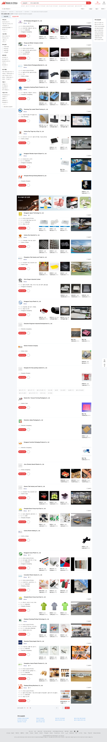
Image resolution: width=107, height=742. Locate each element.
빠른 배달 (6, 50)
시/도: (19, 32)
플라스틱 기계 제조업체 (30, 6)
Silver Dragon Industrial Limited (32, 279)
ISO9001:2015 (6, 61)
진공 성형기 (63, 390)
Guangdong (6, 94)
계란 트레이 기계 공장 (21, 721)
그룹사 (4, 39)
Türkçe (85, 733)
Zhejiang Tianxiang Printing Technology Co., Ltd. (36, 619)
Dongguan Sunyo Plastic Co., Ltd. (32, 301)
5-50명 (4, 84)
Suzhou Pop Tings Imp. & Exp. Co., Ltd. (34, 131)
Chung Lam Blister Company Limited (33, 43)
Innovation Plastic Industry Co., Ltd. (33, 575)
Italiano (51, 733)
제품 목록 (6, 16)
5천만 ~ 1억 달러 (6, 79)
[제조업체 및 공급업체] (9, 2)
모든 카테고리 (6, 8)
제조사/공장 (6, 36)
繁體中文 (22, 733)
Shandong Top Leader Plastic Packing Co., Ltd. (36, 109)
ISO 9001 (5, 57)
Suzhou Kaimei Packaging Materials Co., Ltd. (35, 65)
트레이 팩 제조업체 (99, 32)
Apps (96, 8)
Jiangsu (4, 96)
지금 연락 (23, 36)
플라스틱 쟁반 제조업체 (100, 30)
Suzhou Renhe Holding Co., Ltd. (32, 530)
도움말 (90, 8)
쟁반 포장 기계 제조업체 (60, 718)
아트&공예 (5, 25)
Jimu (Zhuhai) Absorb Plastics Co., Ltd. (34, 464)
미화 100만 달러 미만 (8, 71)
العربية (66, 733)
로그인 (104, 3)
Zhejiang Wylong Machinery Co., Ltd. (33, 685)
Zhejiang (5, 100)
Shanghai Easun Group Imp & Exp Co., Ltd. (35, 508)
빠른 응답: (20, 224)
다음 (66, 707)
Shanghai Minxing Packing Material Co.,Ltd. (35, 175)
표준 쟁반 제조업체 (99, 34)
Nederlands (71, 733)
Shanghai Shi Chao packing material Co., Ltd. (35, 368)
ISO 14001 (5, 59)
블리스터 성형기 (22, 393)
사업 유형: (20, 26)
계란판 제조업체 (98, 37)
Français (31, 733)
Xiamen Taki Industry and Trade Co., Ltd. (34, 486)
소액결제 (6, 52)
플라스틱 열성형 (79, 390)
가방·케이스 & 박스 (7, 23)
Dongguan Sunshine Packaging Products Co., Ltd (36, 442)
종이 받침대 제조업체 (40, 720)
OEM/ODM (6, 46)
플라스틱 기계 (22, 390)
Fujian (4, 98)
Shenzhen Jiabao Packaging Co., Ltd (33, 420)
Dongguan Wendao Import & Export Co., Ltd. (35, 153)
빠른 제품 (66, 731)
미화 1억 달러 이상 (7, 75)
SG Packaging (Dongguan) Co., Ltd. (33, 21)
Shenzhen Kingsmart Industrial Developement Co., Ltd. (38, 323)
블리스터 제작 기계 (33, 393)
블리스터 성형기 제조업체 (100, 22)
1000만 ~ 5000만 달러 (8, 73)
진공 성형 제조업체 (62, 6)
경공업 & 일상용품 (7, 27)
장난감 (4, 29)
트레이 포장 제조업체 (99, 26)
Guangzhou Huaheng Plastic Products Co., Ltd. (36, 87)
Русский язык (57, 733)
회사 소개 (31, 731)
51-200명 (5, 86)
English (12, 733)
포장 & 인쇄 (5, 21)
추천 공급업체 (98, 19)
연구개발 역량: (21, 30)
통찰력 (71, 731)
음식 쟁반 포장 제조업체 (22, 720)
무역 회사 (5, 38)
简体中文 (17, 733)
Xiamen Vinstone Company (31, 345)
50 (30, 707)
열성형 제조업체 (70, 6)
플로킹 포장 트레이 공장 (60, 720)
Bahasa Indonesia (97, 733)
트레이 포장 (42, 393)
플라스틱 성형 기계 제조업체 (52, 6)
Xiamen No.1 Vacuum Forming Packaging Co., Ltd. (37, 398)
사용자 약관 (39, 731)
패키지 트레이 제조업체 (100, 39)
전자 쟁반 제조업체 (99, 28)
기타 (4, 41)
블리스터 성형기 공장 (40, 721)
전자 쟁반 (50, 393)
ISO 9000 (5, 65)
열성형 (56, 390)
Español (36, 733)
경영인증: (20, 54)
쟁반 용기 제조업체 (40, 718)
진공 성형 (50, 390)
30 (27, 707)
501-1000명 (5, 89)
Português (46, 733)
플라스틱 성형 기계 (41, 390)
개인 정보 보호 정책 (47, 731)
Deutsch (41, 733)
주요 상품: (20, 28)
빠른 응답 (6, 48)
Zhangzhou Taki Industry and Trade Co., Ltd (35, 257)
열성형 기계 (71, 390)
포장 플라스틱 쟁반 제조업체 (23, 718)
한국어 (62, 733)
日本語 (27, 733)
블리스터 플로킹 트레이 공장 (79, 720)
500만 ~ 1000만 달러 (7, 77)
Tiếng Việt (90, 733)
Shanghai (5, 102)
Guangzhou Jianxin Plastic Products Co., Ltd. (35, 663)
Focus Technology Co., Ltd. (55, 735)
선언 (35, 731)
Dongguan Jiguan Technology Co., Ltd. (34, 213)
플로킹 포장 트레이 (78, 6)
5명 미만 (5, 88)
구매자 (82, 8)
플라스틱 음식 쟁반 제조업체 (79, 718)
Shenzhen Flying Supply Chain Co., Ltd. (34, 641)
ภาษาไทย (80, 733)
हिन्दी (76, 733)
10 (24, 707)
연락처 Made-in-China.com (58, 731)
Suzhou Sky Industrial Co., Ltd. (32, 235)
